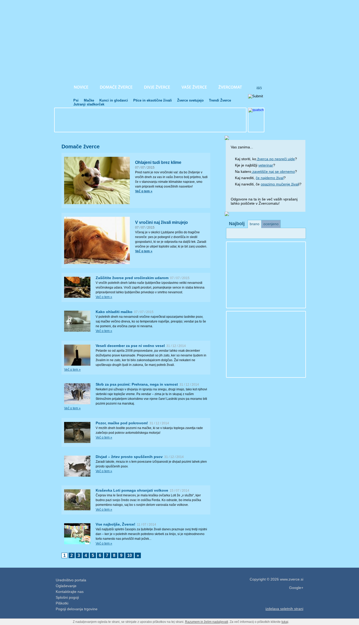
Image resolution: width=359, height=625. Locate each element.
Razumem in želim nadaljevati (206, 622)
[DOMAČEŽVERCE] (116, 87)
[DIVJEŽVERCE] (157, 87)
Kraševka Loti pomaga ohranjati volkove (132, 490)
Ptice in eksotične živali (152, 100)
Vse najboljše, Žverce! (115, 524)
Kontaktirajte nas (70, 591)
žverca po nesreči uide (275, 159)
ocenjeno (271, 224)
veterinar (265, 165)
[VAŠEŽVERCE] (194, 87)
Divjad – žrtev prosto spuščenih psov (129, 457)
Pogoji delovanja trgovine (77, 609)
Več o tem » (104, 297)
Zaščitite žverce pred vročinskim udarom (132, 278)
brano (254, 224)
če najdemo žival (270, 178)
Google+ (296, 588)
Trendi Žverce (220, 100)
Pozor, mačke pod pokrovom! (122, 423)
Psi (76, 100)
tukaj (284, 622)
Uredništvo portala (71, 580)
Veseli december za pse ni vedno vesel (130, 346)
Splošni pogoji (67, 597)
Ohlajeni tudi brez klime (158, 162)
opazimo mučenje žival (280, 184)
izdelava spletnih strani (284, 609)
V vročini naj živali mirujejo (161, 222)
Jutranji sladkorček (88, 104)
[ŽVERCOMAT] (230, 87)
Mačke (89, 100)
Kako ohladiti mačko (114, 312)
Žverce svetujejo (190, 100)
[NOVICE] (81, 87)
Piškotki (62, 603)
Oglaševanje (66, 586)
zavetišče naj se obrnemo (273, 171)
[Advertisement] (150, 120)
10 (129, 555)
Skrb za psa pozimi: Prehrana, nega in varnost (137, 384)
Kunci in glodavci (113, 100)
